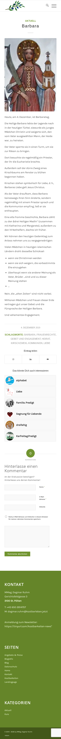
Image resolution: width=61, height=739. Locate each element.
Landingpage (11, 682)
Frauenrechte (46, 334)
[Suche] (46, 6)
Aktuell (30, 21)
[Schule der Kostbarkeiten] (25, 6)
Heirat (46, 339)
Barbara (29, 334)
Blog (7, 662)
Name (42, 487)
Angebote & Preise (14, 655)
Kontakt (8, 674)
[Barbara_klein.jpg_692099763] (30, 74)
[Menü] (52, 6)
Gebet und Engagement (26, 339)
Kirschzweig (19, 343)
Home (7, 670)
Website (42, 507)
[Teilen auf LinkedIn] (30, 359)
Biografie (9, 659)
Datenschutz (11, 666)
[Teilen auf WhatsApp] (13, 359)
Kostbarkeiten (11, 678)
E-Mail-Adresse (42, 498)
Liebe (47, 343)
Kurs (7, 714)
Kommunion (35, 343)
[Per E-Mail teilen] (47, 359)
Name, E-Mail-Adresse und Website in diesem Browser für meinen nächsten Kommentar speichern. (28, 518)
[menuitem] (46, 6)
